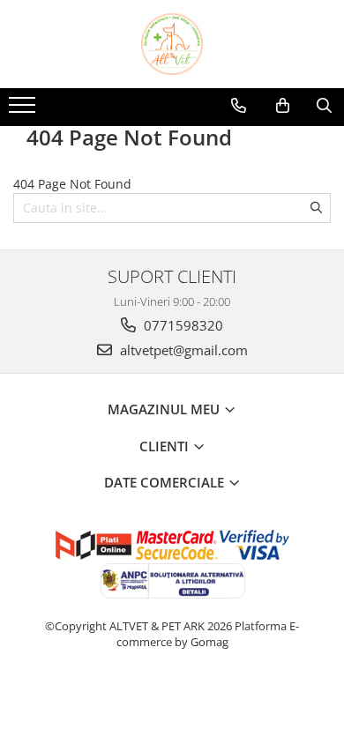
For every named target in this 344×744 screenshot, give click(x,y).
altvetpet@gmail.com (182, 350)
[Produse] (24, 110)
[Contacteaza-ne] (238, 105)
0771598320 (181, 325)
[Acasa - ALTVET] (172, 44)
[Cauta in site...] (324, 105)
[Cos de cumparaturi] (283, 105)
